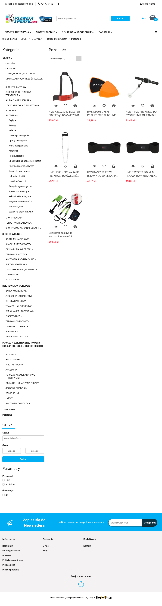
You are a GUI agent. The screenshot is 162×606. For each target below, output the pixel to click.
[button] (8, 539)
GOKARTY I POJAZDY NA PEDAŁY (22, 383)
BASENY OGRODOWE (16, 291)
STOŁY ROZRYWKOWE (17, 336)
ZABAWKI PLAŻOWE (16, 254)
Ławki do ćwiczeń (17, 181)
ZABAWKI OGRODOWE (17, 321)
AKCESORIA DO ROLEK (17, 403)
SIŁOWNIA (11, 115)
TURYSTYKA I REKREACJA (19, 223)
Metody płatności (11, 550)
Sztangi (12, 125)
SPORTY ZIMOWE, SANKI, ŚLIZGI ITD (23, 228)
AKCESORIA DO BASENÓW (19, 296)
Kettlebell (13, 150)
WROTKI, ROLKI (14, 364)
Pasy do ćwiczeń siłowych (21, 166)
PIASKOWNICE (13, 316)
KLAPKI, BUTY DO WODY (18, 244)
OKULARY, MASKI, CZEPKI (19, 249)
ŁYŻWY (9, 398)
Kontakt (87, 546)
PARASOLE (11, 331)
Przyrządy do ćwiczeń (20, 201)
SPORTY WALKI (13, 217)
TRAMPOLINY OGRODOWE (19, 306)
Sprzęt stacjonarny (18, 191)
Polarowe (7, 414)
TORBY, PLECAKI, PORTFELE (20, 73)
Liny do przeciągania (19, 135)
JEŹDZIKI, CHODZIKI (16, 388)
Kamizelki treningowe (19, 171)
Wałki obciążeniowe (18, 145)
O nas (46, 546)
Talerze (12, 130)
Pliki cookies (8, 565)
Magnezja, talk (16, 206)
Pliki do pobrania (10, 569)
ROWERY (10, 354)
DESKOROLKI (12, 393)
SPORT (6, 58)
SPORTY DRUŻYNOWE (17, 87)
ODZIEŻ (9, 63)
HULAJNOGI (12, 359)
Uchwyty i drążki (17, 176)
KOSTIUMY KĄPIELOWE (17, 239)
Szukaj (23, 459)
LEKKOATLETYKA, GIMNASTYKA (22, 105)
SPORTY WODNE (11, 234)
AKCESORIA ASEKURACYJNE (20, 259)
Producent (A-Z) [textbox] (57, 58)
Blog (45, 550)
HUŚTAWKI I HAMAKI (16, 326)
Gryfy (12, 120)
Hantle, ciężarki (16, 156)
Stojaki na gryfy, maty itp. (21, 211)
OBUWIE (10, 68)
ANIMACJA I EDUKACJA (18, 100)
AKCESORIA (12, 369)
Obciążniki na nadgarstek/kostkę (25, 161)
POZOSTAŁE (12, 279)
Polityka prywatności (12, 560)
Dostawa (6, 555)
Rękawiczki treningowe (20, 196)
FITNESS (10, 110)
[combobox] (65, 58)
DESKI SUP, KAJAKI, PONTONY (21, 269)
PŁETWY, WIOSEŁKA (16, 264)
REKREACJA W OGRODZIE (16, 285)
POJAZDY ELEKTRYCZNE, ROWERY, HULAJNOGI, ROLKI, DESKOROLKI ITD (22, 344)
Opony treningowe (18, 140)
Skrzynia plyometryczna (20, 186)
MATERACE (11, 274)
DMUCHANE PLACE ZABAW (19, 311)
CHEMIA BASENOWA (16, 301)
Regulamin (7, 546)
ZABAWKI (7, 409)
